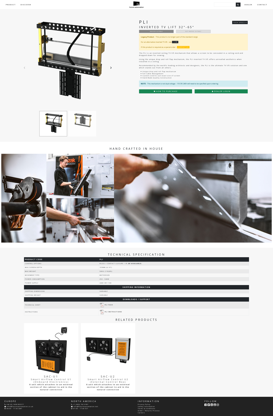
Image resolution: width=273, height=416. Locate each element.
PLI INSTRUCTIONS (113, 312)
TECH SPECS (239, 22)
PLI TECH (109, 305)
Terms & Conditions (146, 408)
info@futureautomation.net (85, 406)
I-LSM (175, 42)
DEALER (248, 5)
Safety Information (146, 406)
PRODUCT (11, 5)
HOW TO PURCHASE (166, 91)
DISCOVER (26, 5)
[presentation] (25, 67)
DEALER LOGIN (221, 91)
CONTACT (262, 5)
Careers (141, 413)
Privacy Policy (144, 404)
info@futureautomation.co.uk (20, 406)
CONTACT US (183, 47)
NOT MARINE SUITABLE (193, 31)
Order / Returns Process (149, 411)
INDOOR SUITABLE (156, 31)
